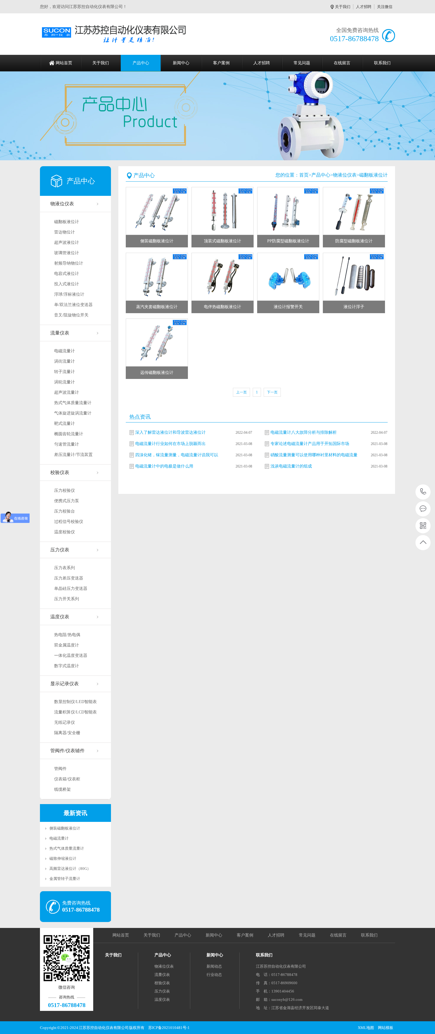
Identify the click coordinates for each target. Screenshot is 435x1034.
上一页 (241, 392)
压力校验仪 (64, 490)
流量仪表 (59, 332)
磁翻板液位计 (66, 222)
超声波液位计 (66, 242)
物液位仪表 (62, 203)
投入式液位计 (66, 284)
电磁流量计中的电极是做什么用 (164, 466)
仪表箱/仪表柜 (67, 779)
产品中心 (141, 63)
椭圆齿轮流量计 (68, 434)
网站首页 (64, 63)
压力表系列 (64, 568)
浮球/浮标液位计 (69, 294)
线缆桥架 (62, 789)
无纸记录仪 (64, 722)
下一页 (272, 392)
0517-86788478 (423, 492)
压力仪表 (59, 549)
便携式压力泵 (66, 501)
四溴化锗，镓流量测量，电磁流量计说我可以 (176, 455)
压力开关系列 (66, 599)
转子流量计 (64, 371)
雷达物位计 (64, 232)
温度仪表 (59, 616)
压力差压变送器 (68, 578)
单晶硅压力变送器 (70, 588)
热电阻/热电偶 (67, 635)
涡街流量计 (64, 361)
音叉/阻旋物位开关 (71, 315)
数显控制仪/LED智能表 (75, 702)
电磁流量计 (64, 351)
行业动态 (214, 974)
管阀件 (60, 768)
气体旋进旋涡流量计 (72, 413)
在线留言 (342, 63)
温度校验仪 (64, 532)
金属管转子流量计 (64, 878)
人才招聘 (363, 6)
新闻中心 (181, 63)
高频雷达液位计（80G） (70, 868)
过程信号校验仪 (68, 521)
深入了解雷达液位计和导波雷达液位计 (170, 432)
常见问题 (302, 63)
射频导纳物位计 (68, 263)
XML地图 (366, 1027)
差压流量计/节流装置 (73, 454)
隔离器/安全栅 (67, 733)
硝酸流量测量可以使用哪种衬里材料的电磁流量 (313, 455)
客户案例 (221, 63)
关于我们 (342, 6)
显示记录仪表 (64, 683)
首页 (304, 174)
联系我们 (382, 63)
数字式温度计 (66, 666)
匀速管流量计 (66, 444)
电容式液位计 (66, 273)
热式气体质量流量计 (72, 403)
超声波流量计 (66, 392)
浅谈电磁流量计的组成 (291, 466)
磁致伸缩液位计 (62, 858)
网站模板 (385, 1027)
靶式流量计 (64, 423)
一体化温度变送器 (70, 655)
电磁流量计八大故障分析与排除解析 (303, 432)
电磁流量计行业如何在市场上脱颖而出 (170, 443)
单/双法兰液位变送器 (73, 304)
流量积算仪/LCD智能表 (75, 712)
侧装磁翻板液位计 (64, 828)
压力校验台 (64, 511)
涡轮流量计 (64, 382)
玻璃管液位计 (66, 253)
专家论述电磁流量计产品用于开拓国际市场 (309, 443)
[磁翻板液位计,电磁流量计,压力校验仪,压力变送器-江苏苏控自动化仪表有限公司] (116, 34)
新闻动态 (214, 966)
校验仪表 (59, 472)
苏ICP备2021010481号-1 (169, 1027)
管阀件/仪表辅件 (67, 750)
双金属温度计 (66, 645)
